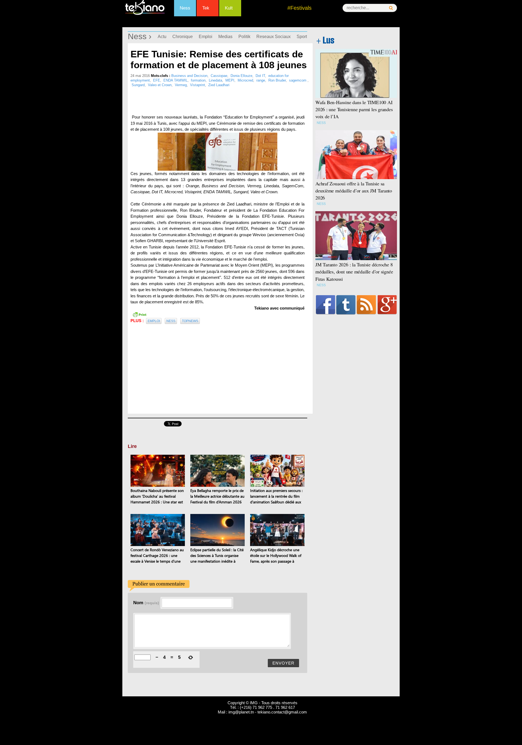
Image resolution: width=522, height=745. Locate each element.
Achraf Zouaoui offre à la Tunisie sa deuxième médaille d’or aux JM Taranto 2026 (353, 190)
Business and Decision (189, 76)
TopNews (190, 321)
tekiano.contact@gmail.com (282, 712)
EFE (156, 80)
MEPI (229, 80)
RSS (366, 305)
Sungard (138, 85)
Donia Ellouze (241, 76)
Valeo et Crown (160, 85)
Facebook (325, 305)
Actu (162, 36)
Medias (225, 36)
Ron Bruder (277, 80)
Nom (146, 602)
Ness (185, 8)
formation (198, 80)
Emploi (205, 36)
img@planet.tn (241, 712)
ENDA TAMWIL (175, 80)
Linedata (215, 80)
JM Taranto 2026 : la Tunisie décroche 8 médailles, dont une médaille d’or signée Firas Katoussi (354, 271)
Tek (205, 8)
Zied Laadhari (218, 85)
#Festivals (299, 8)
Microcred (245, 80)
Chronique (182, 36)
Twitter (346, 305)
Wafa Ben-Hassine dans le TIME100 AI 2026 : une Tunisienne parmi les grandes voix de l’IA (354, 109)
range (260, 80)
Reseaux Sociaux (273, 36)
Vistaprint (197, 85)
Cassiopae (219, 76)
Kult (229, 8)
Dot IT (260, 76)
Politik (244, 36)
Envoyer (283, 663)
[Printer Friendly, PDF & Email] (139, 314)
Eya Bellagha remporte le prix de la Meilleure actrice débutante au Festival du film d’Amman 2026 (217, 496)
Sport (302, 36)
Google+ (387, 305)
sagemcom (298, 80)
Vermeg (181, 85)
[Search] (391, 8)
